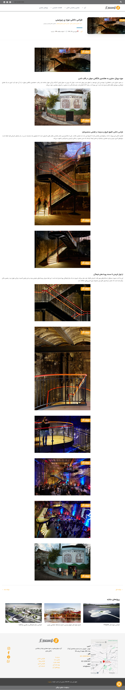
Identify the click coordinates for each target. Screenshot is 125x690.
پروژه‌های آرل (56, 667)
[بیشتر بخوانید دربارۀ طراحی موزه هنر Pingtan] (101, 613)
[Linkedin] (4, 2)
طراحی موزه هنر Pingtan (112, 625)
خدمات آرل (42, 666)
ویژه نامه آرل (56, 665)
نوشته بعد (5, 590)
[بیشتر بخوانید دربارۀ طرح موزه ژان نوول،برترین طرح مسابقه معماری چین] (62, 613)
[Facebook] (8, 653)
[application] (83, 7)
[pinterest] (10, 2)
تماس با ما (57, 660)
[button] (121, 2)
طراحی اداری (41, 664)
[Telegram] (8, 657)
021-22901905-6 (85, 656)
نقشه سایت (56, 662)
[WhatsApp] (8, 661)
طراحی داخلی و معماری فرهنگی (63, 23)
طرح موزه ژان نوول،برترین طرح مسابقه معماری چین (64, 625)
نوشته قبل (119, 590)
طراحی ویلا (42, 661)
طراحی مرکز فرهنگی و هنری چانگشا (30, 625)
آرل (80, 23)
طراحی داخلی (41, 658)
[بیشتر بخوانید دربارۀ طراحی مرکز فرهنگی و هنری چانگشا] (23, 613)
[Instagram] (7, 2)
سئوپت (49, 682)
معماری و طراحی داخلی (74, 23)
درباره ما (57, 657)
